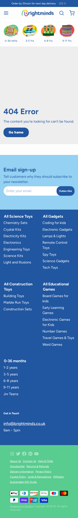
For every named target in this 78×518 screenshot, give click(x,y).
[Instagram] (12, 454)
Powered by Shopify (21, 506)
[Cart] (70, 13)
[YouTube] (36, 454)
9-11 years (11, 387)
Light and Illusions (17, 262)
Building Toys (13, 296)
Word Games (52, 344)
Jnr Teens (10, 394)
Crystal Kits (12, 229)
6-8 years (10, 381)
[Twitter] (18, 454)
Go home (16, 132)
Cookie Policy (18, 476)
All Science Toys (18, 216)
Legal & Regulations (39, 476)
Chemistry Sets (15, 223)
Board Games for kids (55, 298)
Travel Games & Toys (58, 338)
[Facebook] (24, 454)
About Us (15, 461)
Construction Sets (17, 309)
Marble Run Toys (16, 302)
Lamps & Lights (54, 236)
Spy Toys (49, 254)
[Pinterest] (30, 454)
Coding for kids (54, 223)
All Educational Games (56, 286)
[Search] (59, 13)
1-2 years (10, 367)
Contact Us (29, 461)
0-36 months (15, 360)
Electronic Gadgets (57, 229)
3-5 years (10, 374)
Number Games (54, 331)
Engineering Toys (16, 249)
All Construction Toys (18, 286)
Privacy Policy (43, 471)
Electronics (12, 242)
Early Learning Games (53, 310)
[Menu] (7, 13)
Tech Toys (50, 267)
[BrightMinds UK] (38, 13)
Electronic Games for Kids (56, 322)
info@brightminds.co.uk (24, 423)
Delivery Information (22, 471)
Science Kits (13, 256)
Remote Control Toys (54, 245)
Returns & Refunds (37, 466)
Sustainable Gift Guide (23, 481)
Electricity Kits (14, 236)
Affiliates (58, 476)
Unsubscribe (17, 466)
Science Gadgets (55, 261)
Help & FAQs (45, 461)
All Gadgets (53, 216)
